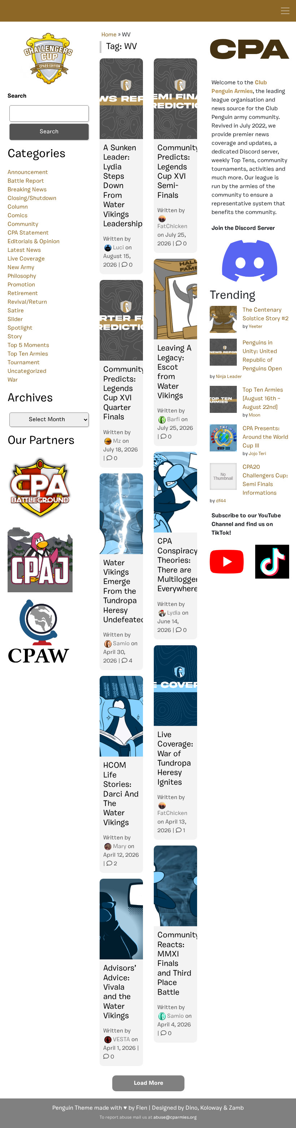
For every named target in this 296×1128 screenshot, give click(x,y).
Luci (118, 248)
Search (17, 96)
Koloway (211, 1108)
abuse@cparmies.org (174, 1117)
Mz (117, 441)
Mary (119, 847)
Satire (16, 311)
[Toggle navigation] (285, 11)
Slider (15, 319)
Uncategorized (27, 371)
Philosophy (22, 276)
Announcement (28, 172)
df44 (221, 501)
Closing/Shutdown (32, 198)
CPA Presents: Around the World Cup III (265, 437)
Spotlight (20, 328)
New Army (21, 268)
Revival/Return (27, 302)
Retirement (23, 294)
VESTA (121, 1040)
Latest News (24, 250)
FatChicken (172, 226)
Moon (254, 415)
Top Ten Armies (28, 354)
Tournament (24, 363)
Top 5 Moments (28, 345)
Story (15, 337)
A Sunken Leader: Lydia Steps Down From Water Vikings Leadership (123, 186)
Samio (121, 644)
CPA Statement (28, 233)
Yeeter (255, 326)
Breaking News (27, 190)
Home (109, 35)
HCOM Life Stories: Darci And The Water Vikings (121, 794)
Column (18, 207)
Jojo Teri (257, 453)
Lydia (173, 613)
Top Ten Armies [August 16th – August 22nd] (263, 398)
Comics (17, 216)
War (13, 380)
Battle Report (26, 181)
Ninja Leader (229, 376)
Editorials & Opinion (34, 242)
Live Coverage (26, 259)
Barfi (173, 420)
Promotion (21, 285)
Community (23, 224)
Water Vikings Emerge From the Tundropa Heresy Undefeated (124, 591)
